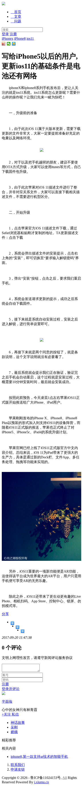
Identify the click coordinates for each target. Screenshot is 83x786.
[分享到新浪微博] (4, 44)
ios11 (30, 38)
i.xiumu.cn (41, 782)
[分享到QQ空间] (14, 44)
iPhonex (7, 38)
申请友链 (18, 769)
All (64, 778)
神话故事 (18, 722)
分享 (5, 614)
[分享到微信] (9, 44)
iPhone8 (20, 38)
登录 (5, 34)
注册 (13, 34)
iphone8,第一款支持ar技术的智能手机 (39, 756)
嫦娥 (14, 732)
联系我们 (18, 765)
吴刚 (14, 727)
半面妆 (7, 701)
